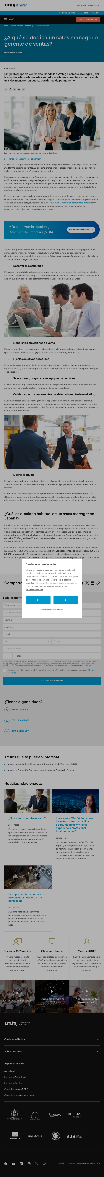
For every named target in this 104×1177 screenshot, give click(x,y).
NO (38, 600)
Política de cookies (34, 590)
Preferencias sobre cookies (51, 610)
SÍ (65, 600)
